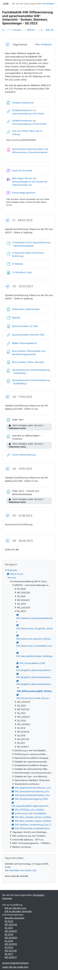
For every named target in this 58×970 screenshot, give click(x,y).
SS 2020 (9, 934)
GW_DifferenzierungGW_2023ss (51, 30)
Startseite (4, 30)
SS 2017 (9, 954)
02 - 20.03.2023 (23, 286)
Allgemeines (20, 44)
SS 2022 (9, 921)
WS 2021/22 (11, 924)
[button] (7, 44)
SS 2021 (9, 927)
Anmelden (48, 3)
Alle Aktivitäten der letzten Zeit (20, 870)
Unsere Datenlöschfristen (15, 963)
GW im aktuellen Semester (18, 911)
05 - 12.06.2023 (22, 515)
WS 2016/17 (11, 957)
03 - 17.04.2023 (22, 396)
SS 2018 (9, 947)
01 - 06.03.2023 (22, 220)
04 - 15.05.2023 (22, 468)
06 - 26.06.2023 (23, 540)
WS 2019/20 (11, 937)
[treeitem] (29, 709)
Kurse (9, 30)
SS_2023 (42, 30)
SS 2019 (9, 941)
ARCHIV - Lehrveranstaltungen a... (32, 30)
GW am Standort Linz (15, 908)
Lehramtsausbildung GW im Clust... (18, 30)
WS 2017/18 (11, 950)
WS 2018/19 (11, 944)
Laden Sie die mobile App (15, 967)
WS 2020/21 (11, 931)
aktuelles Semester (14, 918)
